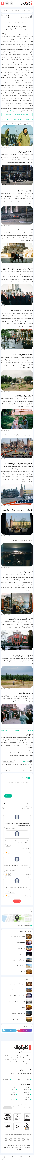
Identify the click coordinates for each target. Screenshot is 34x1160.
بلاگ (19, 22)
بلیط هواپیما (26, 1089)
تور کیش (16, 730)
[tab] (28, 11)
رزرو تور (27, 1097)
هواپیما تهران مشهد (14, 1134)
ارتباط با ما (18, 1079)
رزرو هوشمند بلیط (11, 1087)
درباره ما (27, 1079)
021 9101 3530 (13, 1073)
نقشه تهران (29, 730)
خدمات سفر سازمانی (11, 1089)
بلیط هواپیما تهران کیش (6, 1134)
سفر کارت (13, 1097)
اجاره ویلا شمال (28, 119)
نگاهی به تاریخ (12, 22)
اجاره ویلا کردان (4, 119)
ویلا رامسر (29, 1134)
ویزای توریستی (26, 1099)
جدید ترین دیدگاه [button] (26, 809)
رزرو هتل (27, 1087)
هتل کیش (20, 1134)
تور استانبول (3, 730)
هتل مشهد (24, 1134)
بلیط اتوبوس (26, 1092)
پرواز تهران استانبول (16, 119)
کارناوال (23, 22)
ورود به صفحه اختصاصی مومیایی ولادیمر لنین (17, 114)
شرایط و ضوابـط (6, 1079)
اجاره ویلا (27, 1094)
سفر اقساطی (12, 1094)
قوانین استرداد (12, 1092)
